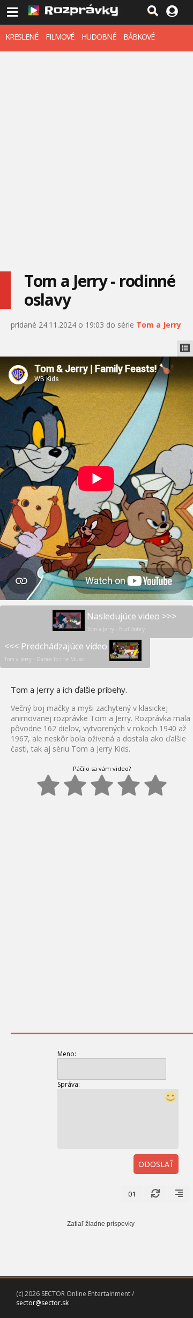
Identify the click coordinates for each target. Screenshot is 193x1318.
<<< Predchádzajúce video (55, 651)
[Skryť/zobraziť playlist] (185, 348)
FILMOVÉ (60, 37)
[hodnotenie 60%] (101, 785)
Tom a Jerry (158, 325)
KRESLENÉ (21, 37)
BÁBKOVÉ (138, 37)
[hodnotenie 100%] (155, 785)
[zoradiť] (179, 1194)
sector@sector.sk (42, 1302)
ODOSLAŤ (156, 1164)
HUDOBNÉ (98, 37)
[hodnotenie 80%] (128, 785)
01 (132, 1194)
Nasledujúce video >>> (131, 621)
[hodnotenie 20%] (48, 785)
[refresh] (155, 1194)
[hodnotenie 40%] (75, 785)
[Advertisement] (96, 153)
